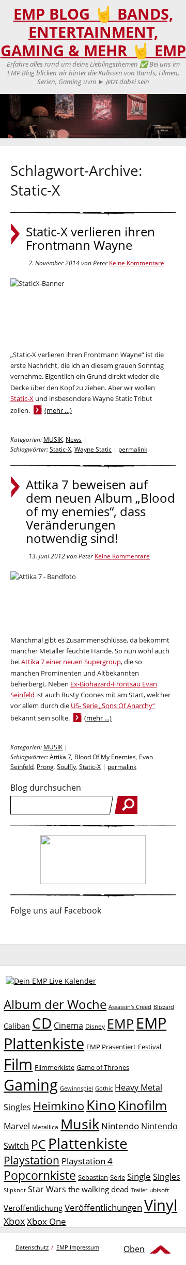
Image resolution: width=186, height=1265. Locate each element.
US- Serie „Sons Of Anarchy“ (113, 705)
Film (18, 1064)
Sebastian (93, 1177)
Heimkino (58, 1105)
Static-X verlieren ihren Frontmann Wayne (90, 238)
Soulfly (66, 766)
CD (42, 1023)
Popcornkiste (40, 1175)
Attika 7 (60, 756)
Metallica (45, 1127)
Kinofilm (142, 1105)
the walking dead (98, 1189)
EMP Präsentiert (111, 1046)
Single (139, 1176)
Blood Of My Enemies (105, 756)
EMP (120, 1023)
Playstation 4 (87, 1161)
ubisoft (159, 1190)
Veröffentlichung (33, 1208)
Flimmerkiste (54, 1067)
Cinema (68, 1025)
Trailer (139, 1190)
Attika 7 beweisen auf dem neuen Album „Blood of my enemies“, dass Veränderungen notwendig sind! (100, 511)
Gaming (31, 1085)
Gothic (104, 1088)
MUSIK (53, 439)
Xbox (14, 1221)
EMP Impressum (77, 1247)
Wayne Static (93, 449)
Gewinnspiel (76, 1088)
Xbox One (46, 1221)
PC (38, 1144)
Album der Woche (55, 1004)
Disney (95, 1026)
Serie (117, 1177)
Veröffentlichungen (103, 1207)
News (74, 439)
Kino (101, 1104)
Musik (79, 1123)
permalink (132, 449)
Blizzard (163, 1007)
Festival (149, 1046)
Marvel (17, 1126)
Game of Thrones (102, 1067)
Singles (166, 1176)
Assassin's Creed (130, 1007)
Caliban (17, 1026)
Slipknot (15, 1190)
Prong (45, 766)
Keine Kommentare (136, 263)
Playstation (31, 1160)
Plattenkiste (88, 1143)
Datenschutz (32, 1247)
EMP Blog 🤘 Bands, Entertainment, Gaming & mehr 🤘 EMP (93, 32)
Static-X (22, 398)
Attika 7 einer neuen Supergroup (71, 661)
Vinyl (160, 1205)
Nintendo (120, 1126)
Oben (134, 1249)
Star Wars (47, 1189)
